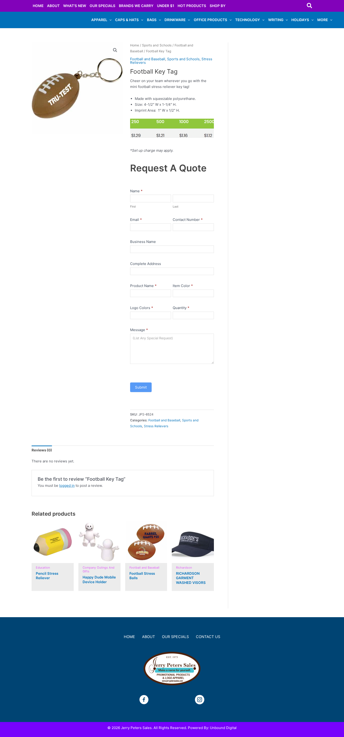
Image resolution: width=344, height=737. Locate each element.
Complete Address (145, 263)
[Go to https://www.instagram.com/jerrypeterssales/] (199, 700)
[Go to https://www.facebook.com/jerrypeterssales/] (144, 700)
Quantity (181, 308)
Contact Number (188, 219)
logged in (67, 485)
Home (134, 45)
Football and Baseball (147, 59)
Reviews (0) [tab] (42, 450)
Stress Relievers (156, 426)
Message (139, 330)
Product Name (143, 285)
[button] (310, 6)
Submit (141, 387)
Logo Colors (141, 308)
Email (136, 219)
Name (136, 191)
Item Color (183, 285)
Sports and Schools (157, 45)
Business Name (143, 241)
